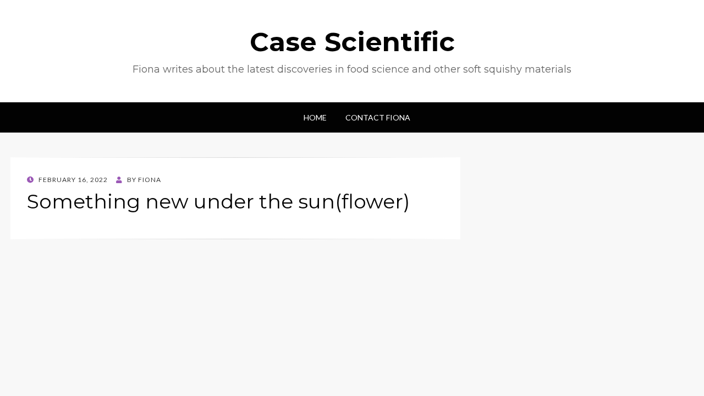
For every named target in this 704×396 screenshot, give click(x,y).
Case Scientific (352, 42)
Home (315, 117)
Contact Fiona (377, 117)
